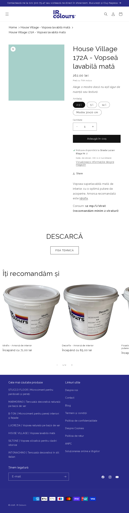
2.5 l (79, 104)
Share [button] (79, 173)
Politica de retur (74, 436)
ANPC (68, 443)
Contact (69, 397)
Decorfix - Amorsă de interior (78, 345)
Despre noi (71, 390)
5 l (91, 104)
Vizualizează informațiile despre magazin (95, 163)
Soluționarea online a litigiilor (82, 451)
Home (13, 27)
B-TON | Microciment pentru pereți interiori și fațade (33, 415)
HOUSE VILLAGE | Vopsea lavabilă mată (31, 433)
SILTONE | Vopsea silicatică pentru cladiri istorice (32, 442)
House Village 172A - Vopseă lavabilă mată (37, 32)
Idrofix (83, 198)
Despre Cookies (74, 428)
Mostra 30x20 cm (87, 112)
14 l (104, 104)
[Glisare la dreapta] (72, 365)
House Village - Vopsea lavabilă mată (45, 27)
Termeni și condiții (76, 413)
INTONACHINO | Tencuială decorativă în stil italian (33, 454)
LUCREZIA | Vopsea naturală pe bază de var (34, 425)
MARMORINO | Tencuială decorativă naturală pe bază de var (34, 403)
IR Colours (21, 505)
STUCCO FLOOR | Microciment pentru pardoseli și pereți (30, 391)
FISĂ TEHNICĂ (64, 250)
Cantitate (77, 120)
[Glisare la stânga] (57, 365)
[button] (7, 14)
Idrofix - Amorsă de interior (17, 345)
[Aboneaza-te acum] (65, 477)
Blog (68, 405)
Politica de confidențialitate (81, 420)
